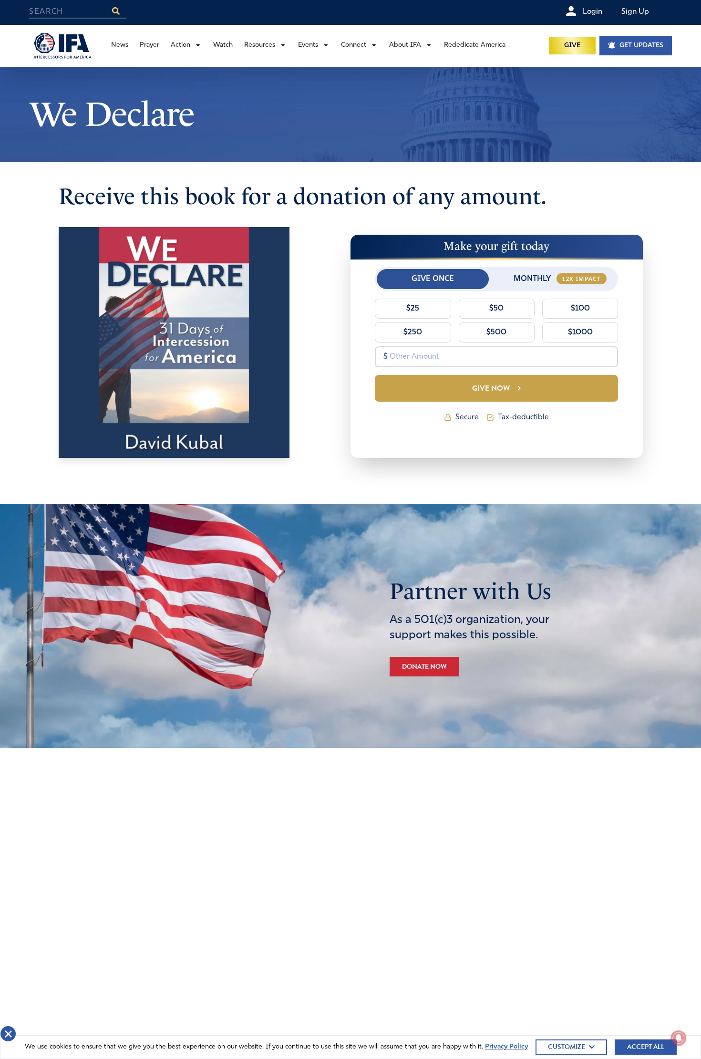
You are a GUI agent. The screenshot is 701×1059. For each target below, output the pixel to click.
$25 (412, 308)
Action (180, 45)
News (119, 45)
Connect (353, 45)
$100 (580, 308)
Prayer (149, 45)
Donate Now (424, 667)
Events (308, 45)
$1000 (580, 332)
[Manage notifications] (678, 1038)
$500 (496, 332)
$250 (412, 332)
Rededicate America (474, 45)
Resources (259, 45)
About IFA (405, 45)
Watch (223, 45)
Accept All (645, 1047)
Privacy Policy (506, 1046)
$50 (496, 308)
